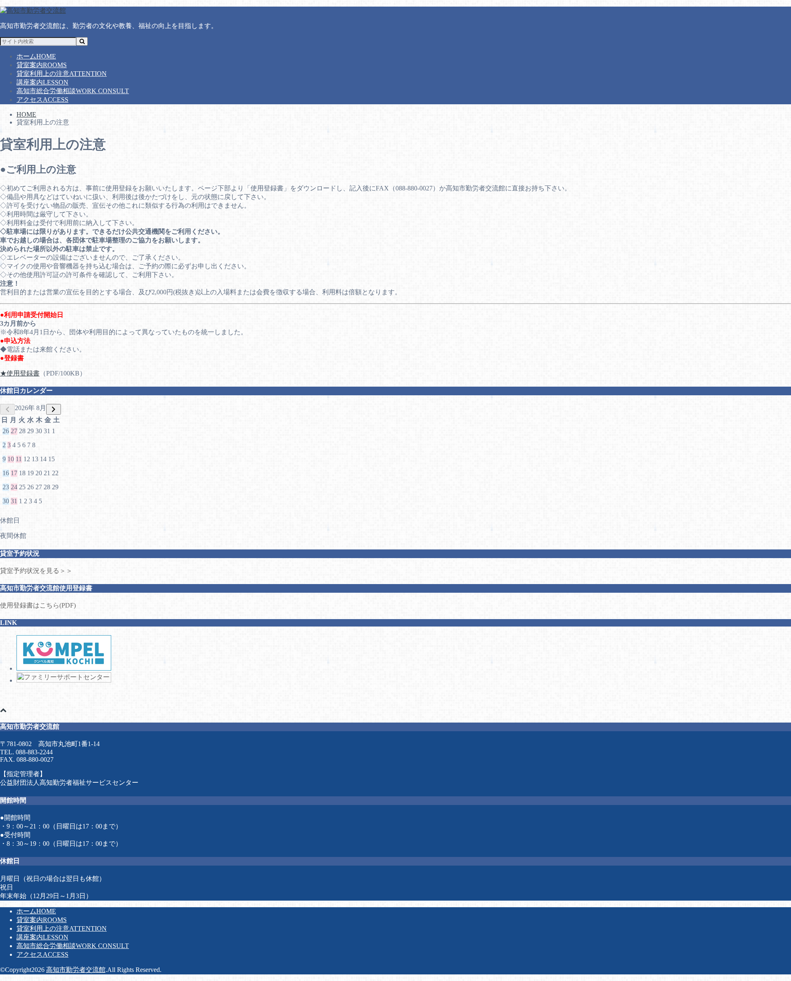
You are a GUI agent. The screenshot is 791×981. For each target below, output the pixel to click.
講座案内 (42, 82)
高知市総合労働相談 (72, 90)
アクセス (42, 99)
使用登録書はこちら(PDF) (38, 605)
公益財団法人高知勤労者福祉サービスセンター (69, 782)
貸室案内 (41, 64)
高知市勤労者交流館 (75, 969)
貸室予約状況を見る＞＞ (36, 570)
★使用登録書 (20, 373)
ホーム (36, 56)
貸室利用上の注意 (61, 73)
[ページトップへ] (3, 709)
